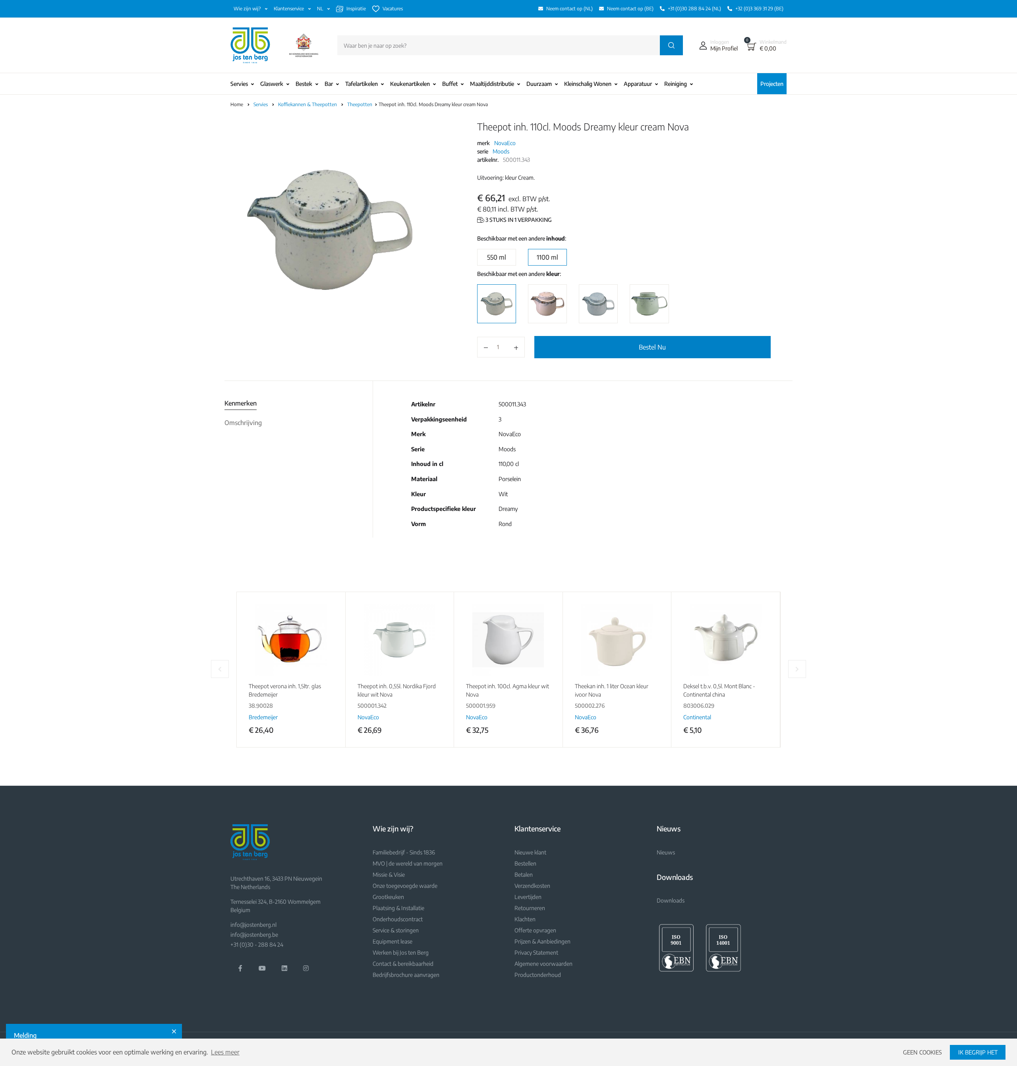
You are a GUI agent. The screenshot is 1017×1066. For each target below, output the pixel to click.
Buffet (450, 83)
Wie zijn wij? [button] (248, 9)
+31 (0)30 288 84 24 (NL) (694, 9)
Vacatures (393, 9)
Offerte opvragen (535, 930)
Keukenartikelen (410, 83)
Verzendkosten (532, 885)
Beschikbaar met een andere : (521, 238)
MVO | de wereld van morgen (408, 863)
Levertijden (527, 896)
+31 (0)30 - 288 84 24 (256, 944)
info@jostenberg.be (254, 934)
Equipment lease (392, 941)
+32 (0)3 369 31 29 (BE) (759, 9)
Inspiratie (356, 9)
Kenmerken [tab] (240, 403)
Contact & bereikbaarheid (403, 963)
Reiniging (675, 83)
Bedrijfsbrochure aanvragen (406, 974)
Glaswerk (271, 83)
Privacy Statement (536, 952)
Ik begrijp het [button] (978, 1052)
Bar (329, 83)
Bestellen (525, 863)
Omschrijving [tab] (243, 423)
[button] (717, 45)
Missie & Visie (389, 874)
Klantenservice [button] (289, 9)
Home (236, 104)
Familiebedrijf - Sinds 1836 (404, 852)
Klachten (525, 919)
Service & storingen (396, 930)
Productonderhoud (537, 974)
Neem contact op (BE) (630, 9)
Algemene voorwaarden (543, 963)
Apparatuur (638, 83)
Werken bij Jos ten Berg (401, 952)
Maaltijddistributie (492, 83)
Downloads (670, 900)
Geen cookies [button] (922, 1052)
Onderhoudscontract (398, 919)
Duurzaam (539, 83)
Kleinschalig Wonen (587, 83)
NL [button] (320, 9)
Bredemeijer (263, 717)
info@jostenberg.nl (253, 924)
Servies (239, 83)
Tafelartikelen (361, 83)
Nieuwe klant (530, 852)
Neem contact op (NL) (569, 9)
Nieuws (666, 852)
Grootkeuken (388, 896)
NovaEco (505, 143)
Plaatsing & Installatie (398, 908)
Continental (697, 717)
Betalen (523, 874)
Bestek (304, 83)
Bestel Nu (652, 347)
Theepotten (360, 104)
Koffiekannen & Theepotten (308, 104)
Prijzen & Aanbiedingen (542, 941)
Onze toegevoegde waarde (405, 885)
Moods (501, 151)
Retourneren (529, 908)
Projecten (771, 83)
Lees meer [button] (225, 1052)
